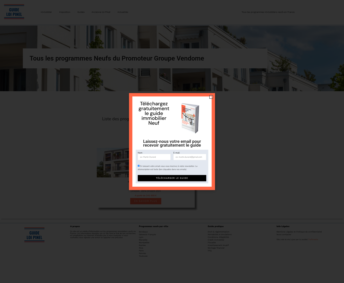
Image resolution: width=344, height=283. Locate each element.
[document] (172, 141)
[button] (211, 97)
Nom (140, 153)
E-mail (176, 153)
